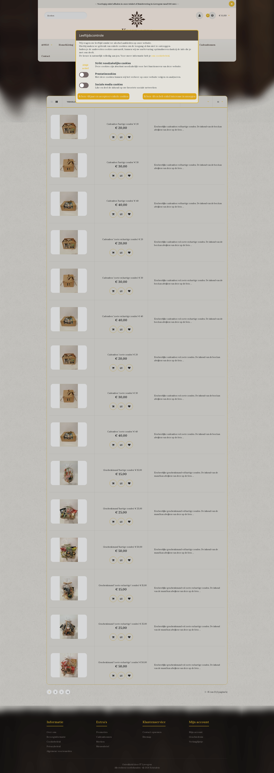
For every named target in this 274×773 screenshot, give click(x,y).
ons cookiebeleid (160, 55)
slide (84, 74)
